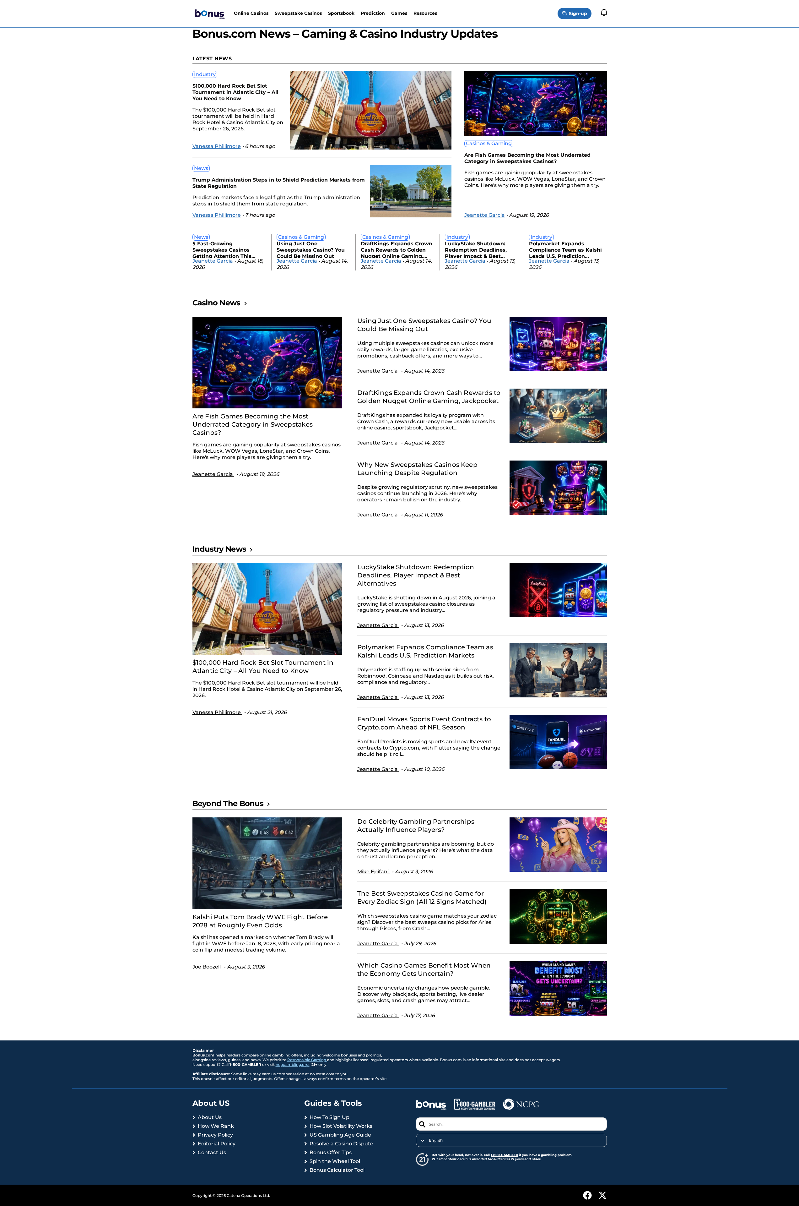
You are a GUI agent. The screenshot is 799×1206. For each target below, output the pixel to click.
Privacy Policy (215, 1135)
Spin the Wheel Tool (335, 1161)
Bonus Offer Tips (331, 1152)
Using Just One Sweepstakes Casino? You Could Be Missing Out (311, 249)
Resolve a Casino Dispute (341, 1144)
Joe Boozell (207, 967)
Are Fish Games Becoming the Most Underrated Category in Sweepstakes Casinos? (527, 158)
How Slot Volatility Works (341, 1126)
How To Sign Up (329, 1117)
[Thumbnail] (267, 362)
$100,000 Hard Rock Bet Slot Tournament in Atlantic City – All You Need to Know (235, 92)
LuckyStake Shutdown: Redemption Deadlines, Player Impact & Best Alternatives (476, 249)
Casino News (216, 302)
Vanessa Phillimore (216, 146)
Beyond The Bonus (227, 803)
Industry (205, 74)
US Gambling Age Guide (340, 1135)
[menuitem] (511, 1140)
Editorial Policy (216, 1144)
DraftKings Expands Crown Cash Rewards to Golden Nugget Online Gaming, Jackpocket (396, 249)
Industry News (219, 549)
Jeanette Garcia (484, 215)
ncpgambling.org (293, 1064)
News (201, 168)
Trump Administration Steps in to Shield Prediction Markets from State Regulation (278, 183)
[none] (511, 1140)
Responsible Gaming (307, 1059)
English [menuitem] (436, 1140)
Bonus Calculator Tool (337, 1170)
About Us (210, 1117)
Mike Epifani (373, 872)
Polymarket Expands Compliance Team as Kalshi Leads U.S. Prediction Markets (565, 249)
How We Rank (216, 1126)
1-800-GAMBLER (504, 1155)
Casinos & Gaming (489, 143)
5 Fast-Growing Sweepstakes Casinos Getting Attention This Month (221, 249)
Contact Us (212, 1152)
